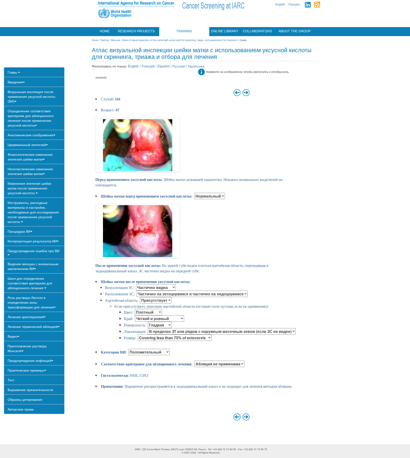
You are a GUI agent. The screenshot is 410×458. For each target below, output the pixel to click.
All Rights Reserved (208, 452)
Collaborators (257, 31)
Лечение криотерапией (26, 316)
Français (294, 4)
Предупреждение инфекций (29, 360)
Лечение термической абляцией (33, 326)
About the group (295, 31)
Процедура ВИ (19, 231)
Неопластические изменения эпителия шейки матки (30, 171)
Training (184, 31)
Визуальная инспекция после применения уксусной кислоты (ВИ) (31, 96)
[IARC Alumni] (308, 5)
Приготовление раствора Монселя (27, 348)
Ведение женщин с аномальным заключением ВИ (33, 266)
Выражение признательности (30, 389)
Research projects (136, 31)
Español (164, 66)
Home (105, 31)
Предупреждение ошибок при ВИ (33, 250)
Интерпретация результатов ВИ (32, 241)
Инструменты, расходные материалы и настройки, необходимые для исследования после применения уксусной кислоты (33, 212)
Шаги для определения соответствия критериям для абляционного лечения (30, 283)
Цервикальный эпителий (27, 144)
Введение (15, 82)
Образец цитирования (25, 399)
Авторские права (21, 409)
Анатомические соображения (30, 134)
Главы (13, 72)
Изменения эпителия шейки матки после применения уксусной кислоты (29, 188)
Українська (196, 66)
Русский (178, 66)
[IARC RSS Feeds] (317, 5)
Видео (12, 336)
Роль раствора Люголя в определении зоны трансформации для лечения (31, 302)
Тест (11, 380)
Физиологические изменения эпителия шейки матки (30, 156)
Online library (224, 31)
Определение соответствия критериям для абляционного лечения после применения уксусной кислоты (31, 118)
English (280, 4)
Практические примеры (26, 370)
